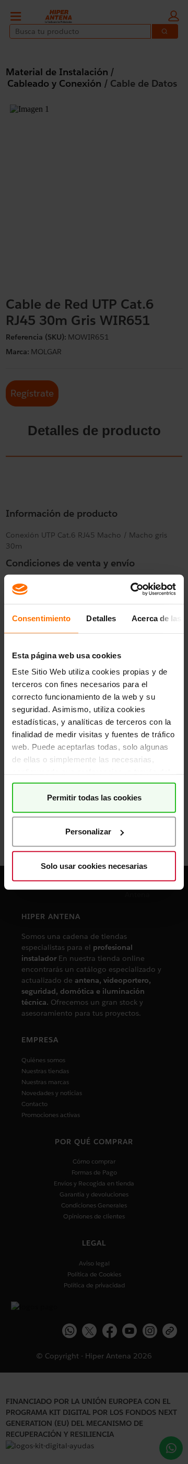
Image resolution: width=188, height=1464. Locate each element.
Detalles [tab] (101, 617)
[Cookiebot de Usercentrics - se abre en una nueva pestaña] (132, 589)
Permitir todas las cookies (94, 797)
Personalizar (88, 831)
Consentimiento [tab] (41, 617)
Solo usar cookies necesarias (94, 865)
